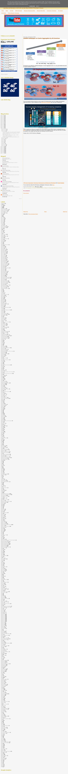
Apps (2, 245)
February (4, 144)
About (7, 10)
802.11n (2, 219)
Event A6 (2, 379)
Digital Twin (3, 355)
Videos (2, 739)
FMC (2, 390)
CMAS (2, 328)
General (2, 403)
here (53, 184)
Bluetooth (2, 301)
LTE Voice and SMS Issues (5, 494)
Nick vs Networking (6, 178)
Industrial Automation (4, 449)
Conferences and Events (5, 335)
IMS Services (3, 445)
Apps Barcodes (3, 249)
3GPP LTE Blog (5, 194)
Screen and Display (4, 645)
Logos (2, 489)
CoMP (2, 333)
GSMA (2, 413)
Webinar (2, 749)
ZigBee (2, 765)
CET (1, 321)
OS (1, 574)
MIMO (2, 517)
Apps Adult (3, 246)
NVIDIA (2, 559)
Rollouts (2, 636)
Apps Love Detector (4, 263)
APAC (2, 242)
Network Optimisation (5, 544)
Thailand (2, 700)
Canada (2, 312)
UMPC (2, 723)
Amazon (2, 235)
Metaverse (3, 514)
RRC (2, 637)
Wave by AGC (3, 748)
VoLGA (2, 744)
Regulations (3, 612)
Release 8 (3, 624)
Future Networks (4, 397)
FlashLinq (2, 389)
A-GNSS (2, 224)
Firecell (2, 386)
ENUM (2, 372)
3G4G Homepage (18, 10)
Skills (2, 658)
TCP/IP (2, 688)
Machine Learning (4, 499)
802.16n (2, 221)
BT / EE (2, 306)
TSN (1, 712)
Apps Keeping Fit (4, 261)
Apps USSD (3, 279)
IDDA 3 (2, 439)
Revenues (3, 627)
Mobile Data (3, 522)
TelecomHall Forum (6, 158)
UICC (2, 720)
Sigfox (2, 652)
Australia (2, 292)
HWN (2, 432)
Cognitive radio (3, 332)
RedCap (2, 611)
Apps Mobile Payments (5, 267)
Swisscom (3, 681)
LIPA (2, 488)
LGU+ (2, 485)
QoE (1, 594)
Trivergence (3, 711)
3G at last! (4, 179)
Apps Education (4, 257)
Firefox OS (3, 387)
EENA (2, 365)
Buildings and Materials (5, 307)
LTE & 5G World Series (5, 493)
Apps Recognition (4, 271)
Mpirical (2, 530)
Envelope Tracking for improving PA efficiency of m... (11, 136)
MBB (2, 504)
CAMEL (2, 310)
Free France (3, 395)
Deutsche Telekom (4, 353)
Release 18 (3, 620)
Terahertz (2, 698)
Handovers (3, 416)
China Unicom (3, 325)
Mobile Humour (3, 523)
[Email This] (36, 186)
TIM (1, 703)
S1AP (2, 640)
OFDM (2, 563)
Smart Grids (3, 662)
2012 (3, 147)
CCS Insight (3, 317)
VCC (2, 737)
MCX (2, 507)
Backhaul (2, 295)
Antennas (2, 240)
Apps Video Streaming (5, 282)
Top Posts (2, 705)
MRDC (2, 531)
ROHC (2, 634)
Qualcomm (3, 597)
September (5, 137)
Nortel (2, 556)
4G (1, 206)
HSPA (2, 426)
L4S (1, 478)
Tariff (2, 687)
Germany (2, 406)
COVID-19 (3, 339)
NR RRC (2, 558)
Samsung (2, 642)
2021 (3, 120)
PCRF (2, 581)
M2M (2, 498)
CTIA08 (2, 342)
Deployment (3, 352)
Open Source (3, 570)
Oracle (2, 572)
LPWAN (2, 491)
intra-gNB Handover (4, 459)
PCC (2, 580)
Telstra (2, 697)
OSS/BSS (2, 576)
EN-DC (2, 370)
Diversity (2, 356)
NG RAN (2, 549)
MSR (2, 533)
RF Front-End (3, 628)
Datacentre (3, 348)
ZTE (1, 766)
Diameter (2, 354)
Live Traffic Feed (9, 46)
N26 (1, 536)
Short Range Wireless (5, 651)
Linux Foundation (4, 487)
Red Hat (2, 610)
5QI (1, 215)
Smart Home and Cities (5, 663)
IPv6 (1, 462)
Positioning (3, 584)
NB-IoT (2, 537)
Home (3, 10)
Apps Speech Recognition (5, 277)
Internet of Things (4, 458)
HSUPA (2, 429)
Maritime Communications (5, 501)
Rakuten (2, 604)
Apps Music (3, 268)
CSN (2, 341)
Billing (2, 298)
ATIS (2, 291)
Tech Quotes (3, 692)
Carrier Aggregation (4, 314)
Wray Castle (3, 758)
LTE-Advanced (3, 495)
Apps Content (3, 255)
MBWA (2, 505)
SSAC (2, 675)
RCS (2, 608)
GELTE (2, 401)
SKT (1, 659)
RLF (1, 630)
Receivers (3, 609)
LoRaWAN (3, 490)
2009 (3, 150)
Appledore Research (4, 244)
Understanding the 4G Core (6, 159)
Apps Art (2, 248)
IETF (2, 442)
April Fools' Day (4, 285)
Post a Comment (26, 193)
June (4, 140)
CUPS (2, 343)
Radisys (2, 602)
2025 (3, 116)
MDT (2, 508)
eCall (2, 363)
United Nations (3, 727)
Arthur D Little (3, 287)
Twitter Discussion (4, 716)
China (2, 322)
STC (1, 678)
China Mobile (3, 323)
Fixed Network (3, 388)
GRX (2, 411)
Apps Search (3, 273)
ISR (1, 466)
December (4, 129)
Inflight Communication (5, 451)
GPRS (2, 409)
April (3, 142)
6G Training (4, 13)
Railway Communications (5, 603)
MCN (2, 506)
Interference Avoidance (5, 456)
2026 (3, 115)
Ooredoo (2, 568)
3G (1, 204)
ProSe (2, 590)
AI (1, 229)
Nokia (2, 554)
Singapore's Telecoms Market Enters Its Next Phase (10, 171)
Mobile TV (3, 525)
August (4, 138)
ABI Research (3, 225)
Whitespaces (3, 752)
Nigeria (2, 553)
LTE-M (2, 497)
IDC (1, 438)
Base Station (3, 296)
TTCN (2, 713)
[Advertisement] (34, 31)
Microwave (3, 516)
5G (1, 207)
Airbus (2, 231)
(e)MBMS (2, 203)
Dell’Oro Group (3, 350)
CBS (2, 316)
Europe (2, 378)
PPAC (2, 585)
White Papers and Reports (5, 751)
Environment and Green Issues (6, 373)
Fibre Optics (3, 384)
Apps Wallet (3, 284)
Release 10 (3, 613)
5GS (1, 214)
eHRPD (2, 366)
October (4, 131)
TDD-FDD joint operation (45, 102)
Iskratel (2, 465)
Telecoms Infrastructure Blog (29, 10)
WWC (2, 760)
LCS (1, 483)
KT (1, 477)
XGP (2, 763)
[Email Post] (35, 186)
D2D (2, 344)
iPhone (2, 460)
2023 (3, 118)
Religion (2, 626)
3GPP (2, 205)
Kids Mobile (3, 474)
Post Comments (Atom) (33, 214)
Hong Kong (3, 423)
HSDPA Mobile (3, 425)
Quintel (2, 599)
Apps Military (3, 266)
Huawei (2, 431)
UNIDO (2, 726)
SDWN (2, 648)
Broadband (3, 303)
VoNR (2, 746)
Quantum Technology (5, 598)
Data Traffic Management (5, 347)
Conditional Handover (5, 334)
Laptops (2, 479)
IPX (1, 463)
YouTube (11, 10)
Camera (2, 311)
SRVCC (2, 673)
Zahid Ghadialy (61, 182)
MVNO (2, 535)
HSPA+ (2, 427)
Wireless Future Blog (6, 190)
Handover (2, 415)
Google (2, 408)
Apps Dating (3, 256)
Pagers (2, 578)
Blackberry (3, 299)
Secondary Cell (3, 649)
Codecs (2, 330)
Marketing (2, 503)
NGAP (2, 551)
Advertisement (3, 227)
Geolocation (3, 405)
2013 (3, 146)
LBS (1, 482)
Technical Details (4, 693)
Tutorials (2, 715)
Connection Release (4, 337)
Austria (2, 293)
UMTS (2, 724)
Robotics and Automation (5, 633)
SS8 (1, 674)
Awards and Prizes (4, 294)
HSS (2, 428)
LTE (1, 492)
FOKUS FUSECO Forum (5, 391)
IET (1, 441)
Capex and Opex (4, 313)
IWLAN (2, 468)
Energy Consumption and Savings (7, 371)
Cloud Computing (4, 327)
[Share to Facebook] (40, 186)
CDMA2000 (3, 318)
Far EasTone (3, 381)
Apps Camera (3, 253)
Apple (2, 243)
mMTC (2, 519)
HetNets (2, 419)
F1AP (2, 380)
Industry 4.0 (3, 450)
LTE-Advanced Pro (4, 496)
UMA (2, 722)
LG (1, 484)
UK (1, 721)
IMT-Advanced (3, 447)
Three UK (2, 702)
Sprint (2, 672)
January (4, 145)
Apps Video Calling (4, 280)
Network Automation (4, 542)
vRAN (2, 747)
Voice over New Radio (5, 742)
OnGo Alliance (3, 566)
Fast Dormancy (3, 382)
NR (1, 557)
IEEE (2, 440)
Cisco (2, 326)
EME (2, 369)
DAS (2, 345)
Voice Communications (5, 741)
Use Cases (3, 731)
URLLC (2, 729)
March (4, 143)
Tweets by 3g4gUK (4, 74)
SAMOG (2, 641)
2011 (3, 148)
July (3, 139)
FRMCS (2, 396)
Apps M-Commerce (4, 264)
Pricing (2, 587)
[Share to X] (39, 186)
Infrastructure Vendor (4, 452)
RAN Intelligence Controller (6, 606)
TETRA (2, 699)
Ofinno (2, 564)
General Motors (3, 404)
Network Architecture (4, 541)
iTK (1, 467)
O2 (1, 561)
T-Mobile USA (3, 685)
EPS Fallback (3, 375)
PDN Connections (4, 582)
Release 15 (3, 618)
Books (2, 302)
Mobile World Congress (5, 526)
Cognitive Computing (4, 331)
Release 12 (3, 615)
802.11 (2, 217)
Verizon (2, 738)
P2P (1, 577)
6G (1, 216)
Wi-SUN (2, 753)
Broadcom (3, 304)
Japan (2, 469)
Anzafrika (2, 241)
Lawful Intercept (4, 480)
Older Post (65, 211)
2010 (3, 149)
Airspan (2, 232)
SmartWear (3, 666)
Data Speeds (3, 346)
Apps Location (3, 262)
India (2, 448)
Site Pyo (2, 657)
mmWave (2, 521)
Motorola (2, 529)
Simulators (3, 655)
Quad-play (3, 596)
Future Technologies (4, 398)
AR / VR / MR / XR (4, 286)
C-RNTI (2, 309)
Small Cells (3, 661)
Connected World (4, 336)
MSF (2, 532)
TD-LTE (2, 689)
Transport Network (4, 709)
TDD (2, 691)
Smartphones (3, 664)
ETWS (2, 377)
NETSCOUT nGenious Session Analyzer (8, 540)
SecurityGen (3, 650)
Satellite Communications (5, 643)
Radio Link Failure (4, 601)
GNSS (2, 407)
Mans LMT (3, 500)
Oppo (2, 571)
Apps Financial (3, 259)
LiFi (1, 486)
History (2, 421)
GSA (2, 412)
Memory (2, 510)
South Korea (3, 669)
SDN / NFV (3, 646)
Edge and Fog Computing (5, 364)
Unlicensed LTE (4, 728)
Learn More (32, 6)
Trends (2, 710)
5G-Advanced (3, 212)
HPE (2, 424)
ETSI (2, 376)
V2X (1, 736)
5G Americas (3, 208)
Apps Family (3, 258)
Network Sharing (4, 545)
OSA (2, 575)
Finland (2, 385)
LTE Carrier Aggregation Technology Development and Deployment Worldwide (39, 182)
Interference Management (5, 457)
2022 (3, 119)
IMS (1, 444)
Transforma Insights (4, 708)
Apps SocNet (3, 276)
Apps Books (3, 250)
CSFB (2, 340)
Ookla (2, 567)
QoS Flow (2, 595)
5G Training (60, 10)
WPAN (2, 757)
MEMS (2, 511)
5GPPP (2, 213)
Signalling (3, 653)
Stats (2, 677)
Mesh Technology (4, 512)
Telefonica (3, 694)
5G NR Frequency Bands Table (7, 195)
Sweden (2, 680)
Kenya (2, 473)
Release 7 (3, 623)
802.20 (2, 222)
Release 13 (3, 616)
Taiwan (2, 686)
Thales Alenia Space (4, 701)
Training (2, 707)
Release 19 (3, 621)
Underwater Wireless (4, 725)
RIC (1, 629)
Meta (2, 513)
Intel (1, 453)
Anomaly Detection (4, 238)
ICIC (1, 436)
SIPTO (2, 656)
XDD (2, 762)
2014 (3, 128)
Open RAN (3, 569)
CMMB (2, 329)
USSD (2, 734)
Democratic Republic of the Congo (7, 351)
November (4, 130)
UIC (1, 719)
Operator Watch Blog (41, 10)
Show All (20, 198)
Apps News (3, 269)
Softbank (2, 667)
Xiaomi (2, 764)
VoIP (2, 743)
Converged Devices (4, 338)
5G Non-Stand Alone (4, 209)
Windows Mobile (4, 755)
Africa (2, 228)
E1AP (2, 362)
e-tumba (2, 361)
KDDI (2, 471)
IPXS (2, 464)
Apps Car (2, 254)
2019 (3, 122)
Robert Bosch (3, 632)
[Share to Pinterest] (41, 186)
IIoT (1, 443)
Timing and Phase (4, 704)
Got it (37, 6)
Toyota (2, 706)
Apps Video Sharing (4, 281)
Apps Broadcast (4, 251)
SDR (2, 647)
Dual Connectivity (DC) (5, 359)
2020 (3, 121)
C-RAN (2, 308)
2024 (3, 117)
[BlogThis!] (38, 186)
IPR (1, 461)
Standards (3, 676)
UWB (2, 735)
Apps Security (3, 274)
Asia (1, 289)
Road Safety (3, 631)
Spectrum (2, 671)
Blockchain (3, 300)
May (3, 141)
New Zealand (3, 547)
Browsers (2, 305)
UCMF (2, 717)
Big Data (2, 297)
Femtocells (3, 383)
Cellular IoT (3, 320)
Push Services (3, 592)
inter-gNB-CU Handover (5, 454)
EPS (1, 374)
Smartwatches (3, 665)
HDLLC (2, 417)
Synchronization (4, 684)
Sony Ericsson (3, 668)
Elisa (2, 367)
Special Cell (3, 670)
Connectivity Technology (51, 10)
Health (2, 418)
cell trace (2, 319)
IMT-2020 (2, 446)
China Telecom (3, 324)
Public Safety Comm (4, 591)
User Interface (3, 733)
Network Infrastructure (5, 543)
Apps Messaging (4, 265)
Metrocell (2, 515)
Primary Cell (3, 588)
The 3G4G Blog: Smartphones (8, 69)
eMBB (2, 368)
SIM (1, 654)
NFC (2, 548)
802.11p (2, 220)
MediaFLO (3, 509)
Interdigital (3, 455)
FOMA (2, 392)
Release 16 (3, 619)
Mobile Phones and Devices (6, 524)
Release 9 (3, 625)
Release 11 (3, 614)
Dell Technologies (4, 349)
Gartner (2, 399)
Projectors (3, 589)
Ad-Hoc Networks (4, 226)
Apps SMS (3, 275)
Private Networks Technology (13, 13)
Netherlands (3, 539)
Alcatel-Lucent (3, 234)
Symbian (2, 683)
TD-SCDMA (3, 690)
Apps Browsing (3, 252)
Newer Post (25, 211)
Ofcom (2, 562)
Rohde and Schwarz (4, 635)
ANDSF (2, 237)
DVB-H (2, 360)
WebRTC (2, 750)
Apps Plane (3, 270)
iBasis (2, 433)
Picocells (2, 583)
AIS (1, 233)
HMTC (2, 422)
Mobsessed (3, 527)
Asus (2, 290)
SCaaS (2, 644)
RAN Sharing (3, 607)
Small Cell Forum (4, 660)
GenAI (2, 402)
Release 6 (3, 622)
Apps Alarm (3, 247)
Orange (2, 573)
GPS (2, 410)
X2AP (2, 761)
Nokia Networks (4, 555)
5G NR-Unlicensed (4, 210)
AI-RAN (2, 230)
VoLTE (2, 745)
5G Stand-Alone (4, 211)
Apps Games (3, 260)
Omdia (2, 565)
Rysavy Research (4, 639)
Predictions (3, 586)
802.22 (2, 223)
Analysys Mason (4, 236)
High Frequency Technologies (6, 420)
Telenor (2, 696)
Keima (2, 472)
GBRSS (2, 400)
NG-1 (2, 550)
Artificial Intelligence (4, 288)
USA (2, 730)
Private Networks (5, 173)
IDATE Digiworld (4, 437)
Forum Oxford (3, 394)
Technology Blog (5, 161)
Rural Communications (5, 638)
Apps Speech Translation (5, 278)
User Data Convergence (5, 732)
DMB (2, 357)
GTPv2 (2, 414)
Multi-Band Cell (3, 534)
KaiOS (2, 470)
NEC (2, 538)
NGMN (2, 552)
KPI (1, 475)
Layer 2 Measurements (5, 481)
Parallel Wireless (4, 579)
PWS (2, 593)
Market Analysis (4, 502)
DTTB (2, 358)
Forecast (2, 393)
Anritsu (2, 239)
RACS (2, 600)
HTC (2, 430)
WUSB (2, 759)
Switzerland (3, 682)
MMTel (2, 520)
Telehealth (3, 695)
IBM (1, 434)
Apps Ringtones (4, 272)
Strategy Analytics (4, 679)
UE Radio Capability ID (5, 718)
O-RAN (2, 560)
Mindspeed (3, 518)
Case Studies (3, 315)
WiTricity (2, 756)
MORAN (2, 528)
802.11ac (2, 218)
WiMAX (2, 754)
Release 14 (3, 617)
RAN (2, 605)
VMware (2, 740)
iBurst (2, 435)
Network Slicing (4, 546)
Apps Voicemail (3, 283)
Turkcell (2, 714)
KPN (2, 476)
